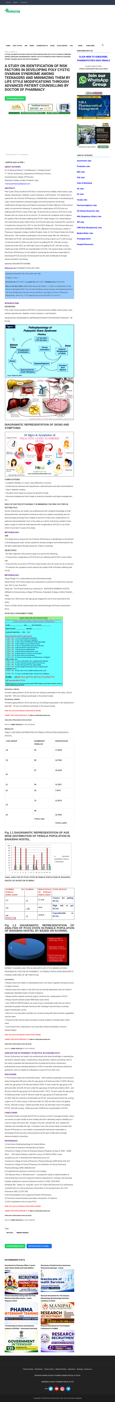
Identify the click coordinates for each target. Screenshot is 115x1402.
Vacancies (23, 2)
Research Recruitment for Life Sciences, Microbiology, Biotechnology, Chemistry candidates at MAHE (55, 1298)
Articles (8, 2)
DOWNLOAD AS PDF (15, 162)
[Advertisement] (66, 23)
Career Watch (42, 45)
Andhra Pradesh (22, 1233)
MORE (80, 45)
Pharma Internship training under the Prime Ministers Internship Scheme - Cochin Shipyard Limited (20, 1298)
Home (8, 45)
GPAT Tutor (17, 45)
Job (25, 45)
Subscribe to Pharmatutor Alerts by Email (18, 720)
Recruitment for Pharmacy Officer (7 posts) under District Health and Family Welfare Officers (20, 1267)
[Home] (12, 11)
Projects (15, 2)
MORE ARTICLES (16, 724)
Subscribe (90, 45)
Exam (52, 45)
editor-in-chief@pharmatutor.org (39, 715)
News (32, 45)
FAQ (71, 45)
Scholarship (62, 45)
